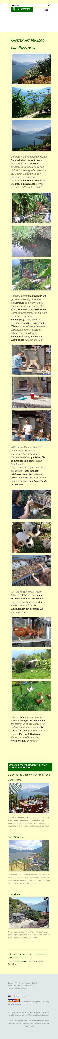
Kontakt (27, 983)
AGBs (20, 985)
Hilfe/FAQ (35, 983)
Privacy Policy (29, 1026)
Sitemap (10, 983)
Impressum (12, 985)
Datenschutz (28, 985)
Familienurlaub (20, 961)
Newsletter (19, 983)
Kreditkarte (17, 1004)
